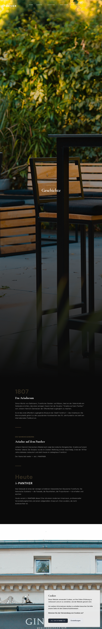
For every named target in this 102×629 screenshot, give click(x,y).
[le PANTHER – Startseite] (10, 5)
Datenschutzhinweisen (70, 608)
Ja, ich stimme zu (58, 620)
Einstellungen (75, 620)
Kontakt (74, 5)
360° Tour (64, 5)
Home (31, 5)
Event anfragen (89, 5)
